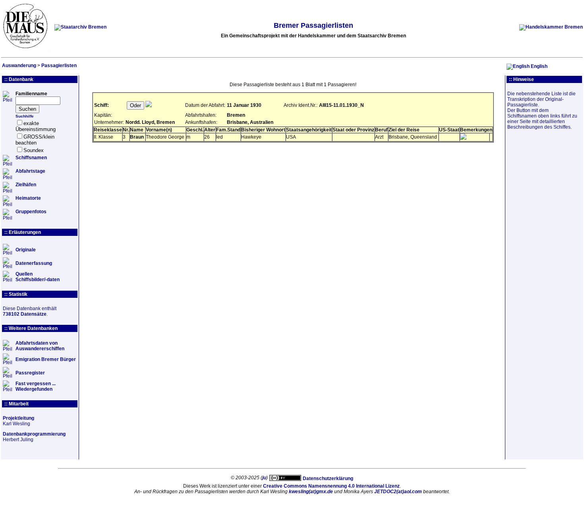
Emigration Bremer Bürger (45, 359)
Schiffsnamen (31, 157)
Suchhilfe (24, 116)
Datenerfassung (33, 263)
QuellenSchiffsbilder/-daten (37, 276)
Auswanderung (19, 65)
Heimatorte (28, 198)
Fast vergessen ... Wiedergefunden (35, 386)
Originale (25, 250)
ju (264, 477)
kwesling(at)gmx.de (311, 491)
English (539, 66)
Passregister (30, 373)
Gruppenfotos (30, 211)
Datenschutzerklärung (328, 478)
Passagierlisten (59, 65)
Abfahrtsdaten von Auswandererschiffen (39, 345)
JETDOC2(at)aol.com (398, 491)
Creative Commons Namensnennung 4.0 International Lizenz (331, 486)
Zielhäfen (25, 184)
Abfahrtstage (30, 171)
